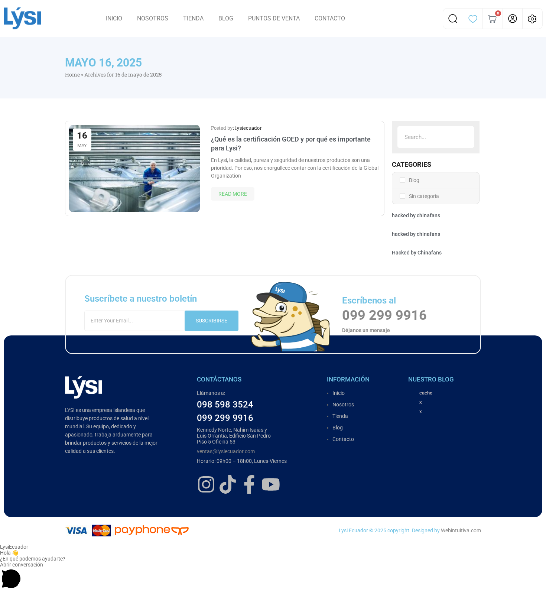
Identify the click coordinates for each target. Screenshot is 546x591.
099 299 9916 (384, 315)
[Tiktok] (227, 484)
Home (72, 74)
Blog (414, 180)
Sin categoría (424, 196)
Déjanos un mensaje (366, 330)
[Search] (463, 137)
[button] (273, 576)
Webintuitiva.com (461, 530)
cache (425, 393)
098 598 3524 (225, 404)
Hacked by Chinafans (417, 253)
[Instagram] (206, 484)
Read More (232, 194)
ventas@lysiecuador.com (226, 451)
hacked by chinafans (416, 215)
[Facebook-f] (249, 484)
